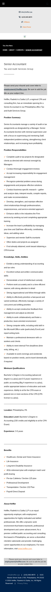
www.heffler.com (25, 549)
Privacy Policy (22, 583)
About (11, 50)
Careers (20, 50)
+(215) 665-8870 (26, 17)
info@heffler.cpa (26, 12)
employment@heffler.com (15, 89)
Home (5, 50)
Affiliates (27, 22)
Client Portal (27, 27)
